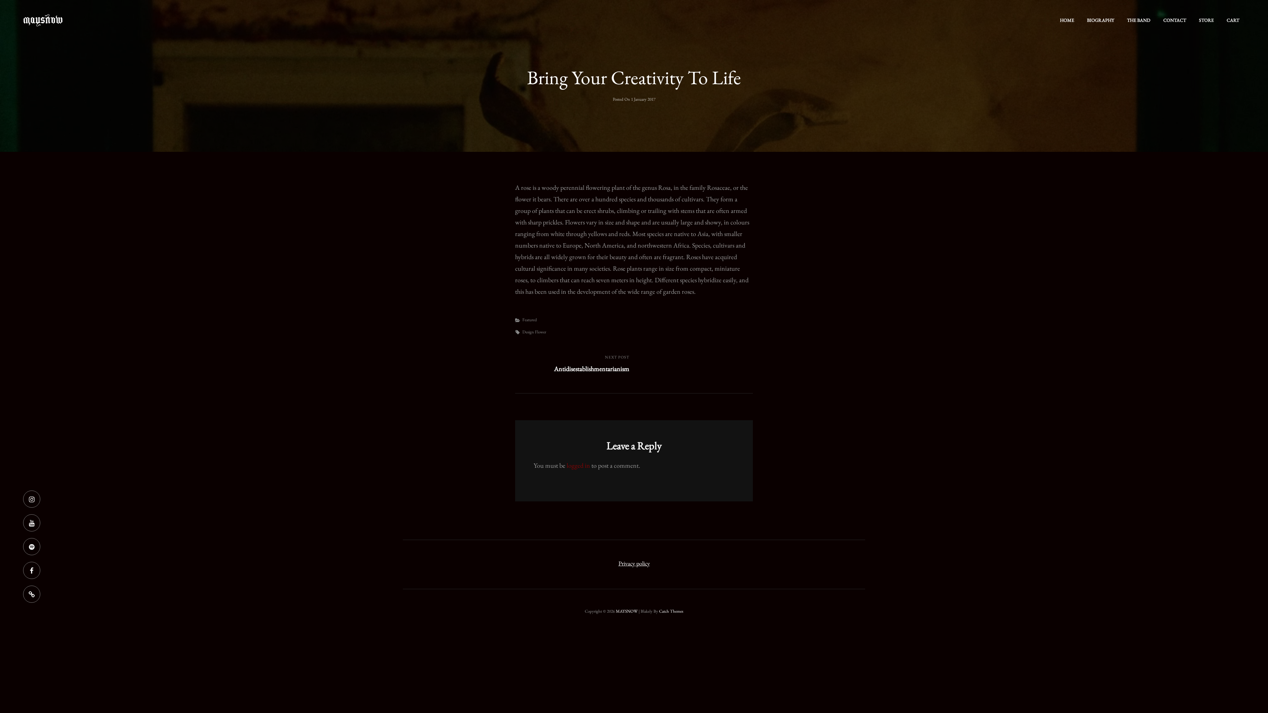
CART (1233, 20)
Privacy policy (634, 563)
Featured (529, 320)
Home (1067, 20)
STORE (1206, 20)
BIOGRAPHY (1100, 20)
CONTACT (1174, 20)
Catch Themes (671, 611)
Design (528, 332)
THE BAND (1138, 20)
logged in (578, 465)
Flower (540, 332)
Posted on (634, 99)
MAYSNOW (627, 611)
